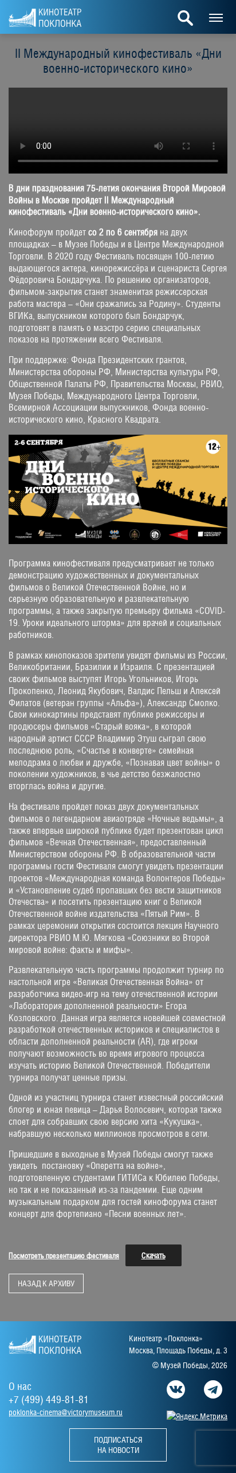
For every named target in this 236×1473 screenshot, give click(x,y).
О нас (20, 1386)
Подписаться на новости (118, 1445)
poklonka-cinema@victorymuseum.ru (66, 1412)
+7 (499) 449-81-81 (49, 1399)
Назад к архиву (46, 1283)
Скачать (153, 1255)
